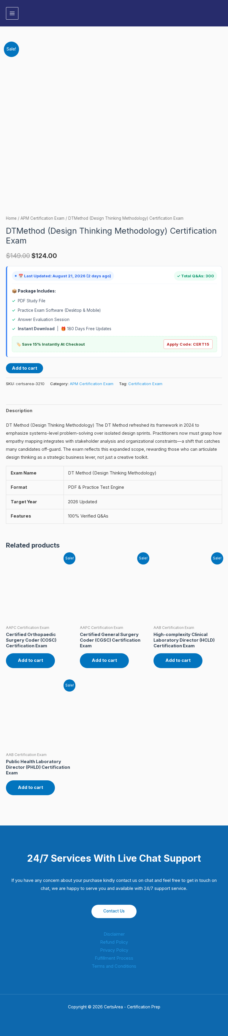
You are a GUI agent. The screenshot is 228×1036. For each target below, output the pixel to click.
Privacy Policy (114, 950)
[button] (220, 13)
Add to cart (24, 368)
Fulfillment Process (114, 958)
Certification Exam (145, 383)
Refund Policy (114, 942)
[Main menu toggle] (12, 13)
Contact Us (114, 911)
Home (11, 218)
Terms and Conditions (114, 966)
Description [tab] (19, 410)
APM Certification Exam (42, 218)
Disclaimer (114, 934)
